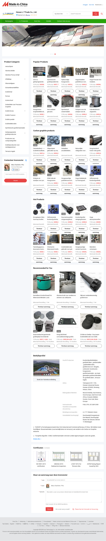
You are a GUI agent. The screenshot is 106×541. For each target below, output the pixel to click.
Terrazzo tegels (10, 151)
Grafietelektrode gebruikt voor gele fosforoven (67, 249)
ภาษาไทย (41, 525)
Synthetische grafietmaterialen (15, 128)
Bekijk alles (36, 439)
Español (45, 524)
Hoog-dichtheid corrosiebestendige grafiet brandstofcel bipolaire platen (66, 337)
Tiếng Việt (55, 525)
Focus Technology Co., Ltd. (50, 529)
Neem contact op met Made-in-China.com (64, 521)
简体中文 (18, 524)
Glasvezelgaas (10, 83)
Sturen (49, 509)
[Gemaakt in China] (15, 4)
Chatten (16, 170)
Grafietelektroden (10, 124)
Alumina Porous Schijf (12, 75)
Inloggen (85, 4)
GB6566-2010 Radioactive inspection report (58, 466)
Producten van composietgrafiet (10, 139)
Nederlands (96, 524)
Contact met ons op (63, 21)
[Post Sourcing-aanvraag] (102, 14)
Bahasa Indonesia (65, 525)
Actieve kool (9, 100)
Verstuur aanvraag (39, 91)
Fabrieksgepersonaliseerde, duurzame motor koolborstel (42, 249)
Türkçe (48, 525)
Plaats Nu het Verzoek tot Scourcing (85, 509)
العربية (89, 524)
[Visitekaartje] (26, 160)
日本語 (32, 524)
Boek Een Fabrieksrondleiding (46, 379)
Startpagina (9, 21)
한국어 (83, 524)
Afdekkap (8, 79)
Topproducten (82, 521)
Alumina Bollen (10, 71)
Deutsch (52, 524)
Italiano (67, 524)
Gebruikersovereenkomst (34, 521)
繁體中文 (25, 524)
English (12, 524)
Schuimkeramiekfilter (12, 88)
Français (38, 524)
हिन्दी (102, 524)
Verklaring (22, 521)
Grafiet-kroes (9, 111)
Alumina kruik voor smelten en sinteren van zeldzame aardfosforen (66, 297)
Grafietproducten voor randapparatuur (12, 146)
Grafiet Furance (10, 115)
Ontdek (48, 21)
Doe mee (91, 4)
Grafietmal (8, 92)
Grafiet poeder (9, 119)
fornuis (7, 96)
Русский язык (75, 524)
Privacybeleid (47, 521)
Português (60, 524)
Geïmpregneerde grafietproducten (10, 133)
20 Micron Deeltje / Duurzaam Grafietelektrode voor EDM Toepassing (89, 337)
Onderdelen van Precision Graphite (13, 105)
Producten (24, 21)
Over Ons (37, 21)
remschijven (9, 66)
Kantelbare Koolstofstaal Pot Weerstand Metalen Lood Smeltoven (42, 297)
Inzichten (91, 521)
